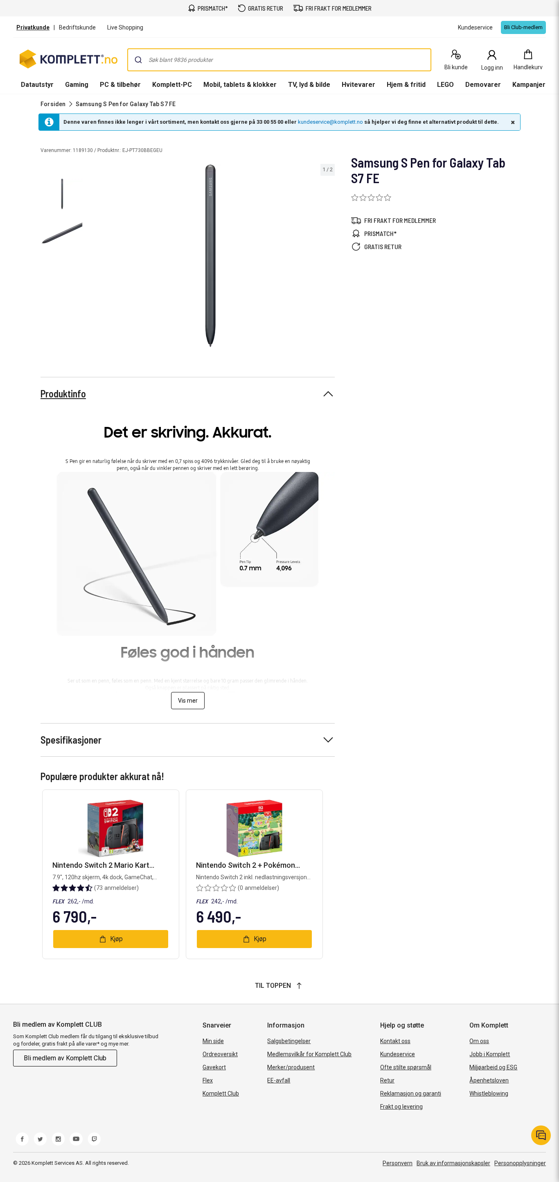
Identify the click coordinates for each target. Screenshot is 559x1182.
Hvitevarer (358, 84)
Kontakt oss (395, 1041)
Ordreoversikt (220, 1054)
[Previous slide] (93, 257)
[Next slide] (327, 257)
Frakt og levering (401, 1106)
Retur (387, 1080)
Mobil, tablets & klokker (240, 84)
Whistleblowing (488, 1093)
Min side (213, 1041)
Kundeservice (397, 1054)
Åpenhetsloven (489, 1080)
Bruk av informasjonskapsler (453, 1163)
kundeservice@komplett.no (330, 122)
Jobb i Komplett (489, 1054)
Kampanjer (528, 84)
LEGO (445, 84)
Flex (208, 1080)
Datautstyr (37, 84)
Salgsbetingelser (289, 1041)
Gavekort (214, 1067)
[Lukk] (512, 122)
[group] (210, 255)
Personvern (397, 1163)
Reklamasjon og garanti (410, 1093)
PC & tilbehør (120, 84)
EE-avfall (278, 1080)
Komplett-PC (172, 84)
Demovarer (483, 84)
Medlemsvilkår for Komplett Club (309, 1054)
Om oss (479, 1041)
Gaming (76, 84)
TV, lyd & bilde (309, 84)
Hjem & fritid (406, 84)
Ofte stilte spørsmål (405, 1067)
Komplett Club (221, 1093)
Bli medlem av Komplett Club (65, 1058)
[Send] (138, 60)
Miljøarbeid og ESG (493, 1067)
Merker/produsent (291, 1067)
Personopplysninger (520, 1163)
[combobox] (279, 59)
